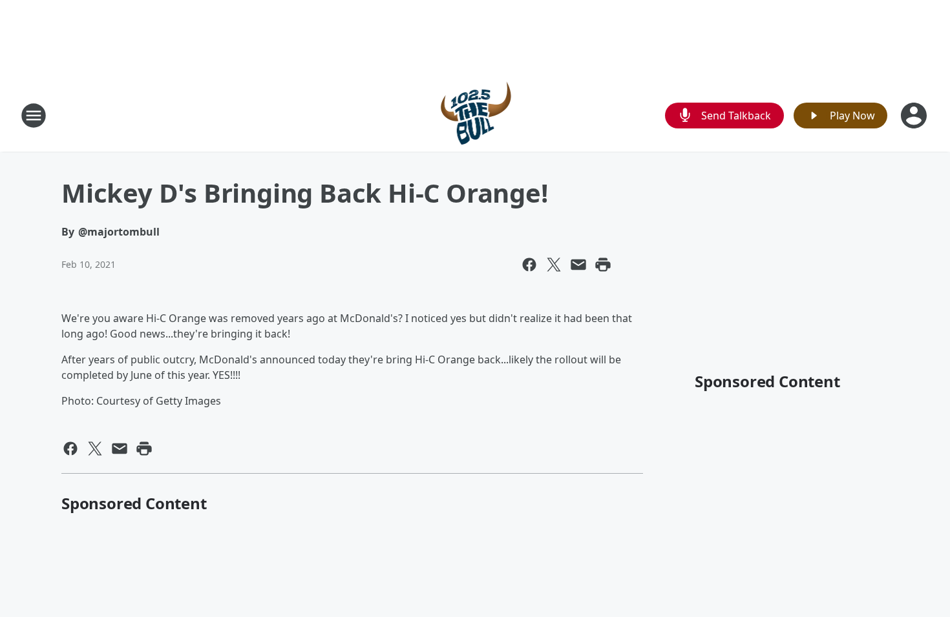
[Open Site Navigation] (34, 115)
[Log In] (915, 115)
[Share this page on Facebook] (529, 265)
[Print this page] (603, 265)
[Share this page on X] (554, 265)
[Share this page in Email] (578, 265)
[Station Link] (475, 115)
